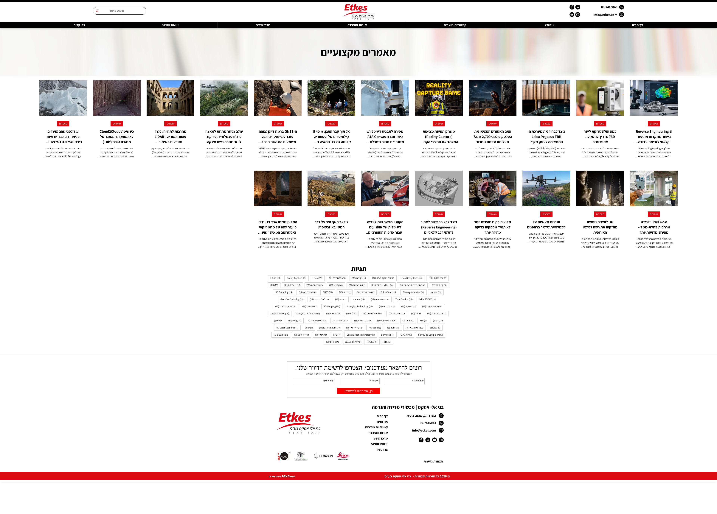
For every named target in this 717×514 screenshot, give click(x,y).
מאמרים (654, 123)
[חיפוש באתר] (97, 10)
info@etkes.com (605, 15)
